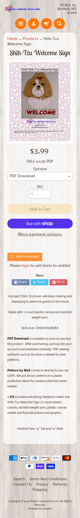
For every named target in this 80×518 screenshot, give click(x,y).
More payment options (40, 234)
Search (19, 479)
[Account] (33, 23)
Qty (40, 187)
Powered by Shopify (40, 509)
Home (12, 39)
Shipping (40, 490)
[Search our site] (59, 23)
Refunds (60, 484)
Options (40, 169)
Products (30, 39)
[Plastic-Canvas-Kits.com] (22, 9)
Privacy (42, 484)
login (25, 266)
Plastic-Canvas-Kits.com (44, 501)
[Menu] (20, 23)
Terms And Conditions (48, 479)
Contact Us (22, 484)
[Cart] (46, 23)
